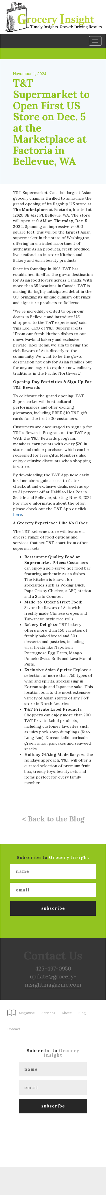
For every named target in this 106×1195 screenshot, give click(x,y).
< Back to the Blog (53, 818)
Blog (82, 1013)
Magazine (27, 1013)
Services (48, 1013)
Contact (13, 1029)
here (17, 514)
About (67, 1013)
